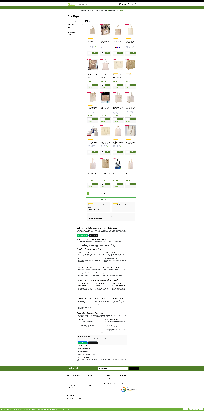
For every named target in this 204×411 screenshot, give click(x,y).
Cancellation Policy (72, 385)
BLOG (90, 8)
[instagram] (70, 399)
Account (123, 375)
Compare (90, 55)
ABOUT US (96, 8)
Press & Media (89, 385)
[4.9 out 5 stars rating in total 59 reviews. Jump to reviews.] (116, 38)
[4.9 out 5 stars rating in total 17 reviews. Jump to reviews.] (116, 105)
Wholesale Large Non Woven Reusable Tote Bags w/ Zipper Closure (117, 76)
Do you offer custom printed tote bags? (86, 354)
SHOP (80, 8)
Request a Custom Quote (83, 235)
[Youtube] (80, 399)
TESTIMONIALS (113, 8)
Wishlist (123, 381)
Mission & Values (90, 380)
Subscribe (134, 368)
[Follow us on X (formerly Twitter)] (72, 399)
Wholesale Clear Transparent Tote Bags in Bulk (118, 175)
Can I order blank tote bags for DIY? (86, 351)
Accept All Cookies (198, 409)
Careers (88, 383)
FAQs (85, 8)
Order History (125, 380)
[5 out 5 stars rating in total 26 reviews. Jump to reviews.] (128, 38)
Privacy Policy (107, 378)
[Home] (69, 12)
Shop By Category (72, 24)
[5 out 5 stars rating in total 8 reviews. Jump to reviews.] (103, 105)
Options (95, 52)
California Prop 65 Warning (109, 387)
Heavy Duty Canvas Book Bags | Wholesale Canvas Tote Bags (130, 175)
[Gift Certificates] (132, 4)
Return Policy (71, 383)
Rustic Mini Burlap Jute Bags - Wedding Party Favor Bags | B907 (105, 41)
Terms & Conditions (108, 380)
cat (86, 21)
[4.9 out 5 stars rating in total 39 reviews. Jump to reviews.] (103, 73)
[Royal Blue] (117, 47)
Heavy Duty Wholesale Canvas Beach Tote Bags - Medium (92, 142)
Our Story (89, 378)
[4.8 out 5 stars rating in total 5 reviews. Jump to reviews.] (90, 139)
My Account (124, 378)
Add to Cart (95, 85)
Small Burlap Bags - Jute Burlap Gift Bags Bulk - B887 (92, 76)
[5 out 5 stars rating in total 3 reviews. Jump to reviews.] (90, 73)
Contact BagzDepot (93, 342)
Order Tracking (72, 387)
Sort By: (123, 21)
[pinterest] (77, 399)
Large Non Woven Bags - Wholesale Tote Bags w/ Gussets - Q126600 (105, 142)
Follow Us (70, 396)
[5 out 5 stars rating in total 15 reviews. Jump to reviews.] (128, 105)
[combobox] (96, 4)
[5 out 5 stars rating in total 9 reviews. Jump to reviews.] (90, 105)
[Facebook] (68, 399)
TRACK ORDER (122, 8)
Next (105, 193)
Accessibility (106, 381)
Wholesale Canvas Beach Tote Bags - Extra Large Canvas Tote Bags (130, 109)
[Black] (115, 47)
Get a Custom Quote (83, 342)
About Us (88, 375)
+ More (95, 46)
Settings (185, 409)
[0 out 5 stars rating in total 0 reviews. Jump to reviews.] (90, 38)
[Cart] (135, 4)
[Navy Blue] (119, 47)
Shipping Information (73, 381)
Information (107, 375)
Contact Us (71, 378)
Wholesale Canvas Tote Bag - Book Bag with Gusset (92, 175)
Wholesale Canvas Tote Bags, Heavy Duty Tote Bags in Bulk (105, 76)
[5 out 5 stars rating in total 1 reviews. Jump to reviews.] (103, 139)
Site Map (106, 388)
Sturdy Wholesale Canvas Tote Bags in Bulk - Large (118, 142)
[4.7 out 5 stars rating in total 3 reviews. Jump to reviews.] (116, 73)
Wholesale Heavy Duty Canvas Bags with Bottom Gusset (92, 109)
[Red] (116, 47)
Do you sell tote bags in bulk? (84, 348)
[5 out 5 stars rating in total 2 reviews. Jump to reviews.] (128, 73)
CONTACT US (105, 8)
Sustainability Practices (91, 381)
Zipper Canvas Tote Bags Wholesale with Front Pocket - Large (118, 109)
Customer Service (73, 375)
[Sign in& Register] (128, 4)
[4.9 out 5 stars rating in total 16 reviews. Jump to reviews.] (103, 38)
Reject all (191, 409)
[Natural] (114, 47)
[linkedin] (75, 399)
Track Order (124, 383)
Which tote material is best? (84, 357)
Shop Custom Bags (94, 235)
